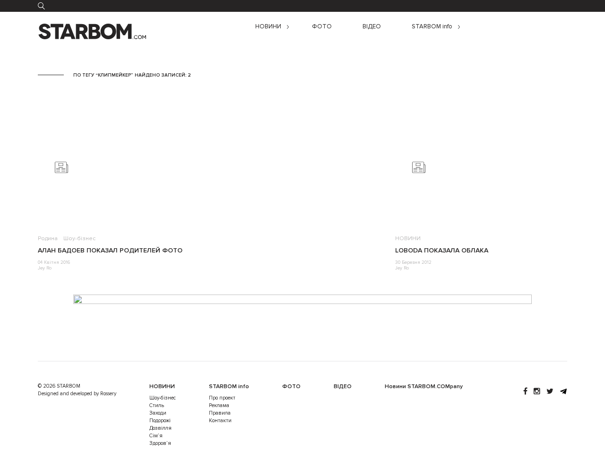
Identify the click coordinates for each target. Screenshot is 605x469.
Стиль (156, 405)
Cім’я (156, 436)
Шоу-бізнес (79, 238)
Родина (48, 238)
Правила (220, 413)
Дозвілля (160, 428)
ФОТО (322, 27)
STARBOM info (432, 27)
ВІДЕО (372, 27)
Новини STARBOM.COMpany (424, 386)
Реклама (219, 405)
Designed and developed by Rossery (77, 394)
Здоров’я (160, 443)
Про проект (222, 398)
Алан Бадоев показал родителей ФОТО (110, 250)
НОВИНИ (268, 27)
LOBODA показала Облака (441, 250)
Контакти (220, 420)
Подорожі (160, 420)
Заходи (157, 413)
